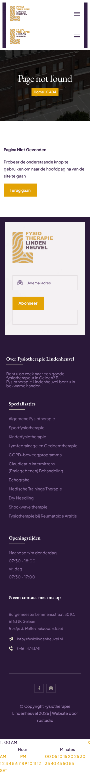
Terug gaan (20, 190)
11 (34, 763)
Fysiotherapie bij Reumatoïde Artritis (43, 516)
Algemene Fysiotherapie (32, 418)
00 (48, 756)
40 (53, 763)
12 (39, 763)
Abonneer (28, 303)
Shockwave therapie (28, 506)
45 (59, 763)
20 (71, 756)
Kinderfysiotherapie (27, 436)
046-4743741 (28, 648)
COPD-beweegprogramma (35, 454)
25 (76, 756)
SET (3, 770)
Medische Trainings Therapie (35, 488)
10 (30, 763)
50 (65, 763)
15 (65, 756)
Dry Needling (21, 497)
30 (83, 756)
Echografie (19, 479)
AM (3, 756)
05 (54, 756)
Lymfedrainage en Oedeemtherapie (43, 445)
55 (71, 763)
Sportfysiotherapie (26, 427)
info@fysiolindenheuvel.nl (40, 639)
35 (47, 763)
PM (23, 756)
